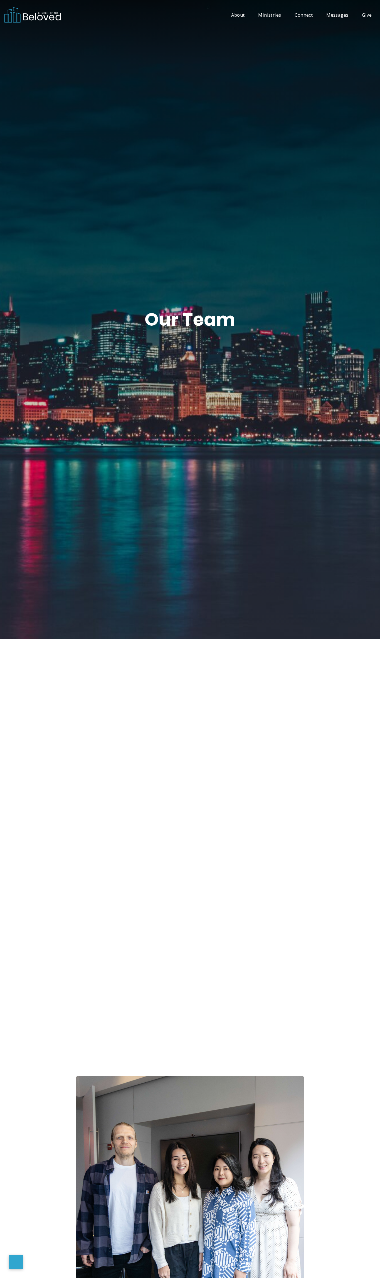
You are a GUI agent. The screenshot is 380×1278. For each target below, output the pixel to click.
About (238, 15)
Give (367, 15)
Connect (304, 15)
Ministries (269, 15)
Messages (337, 15)
